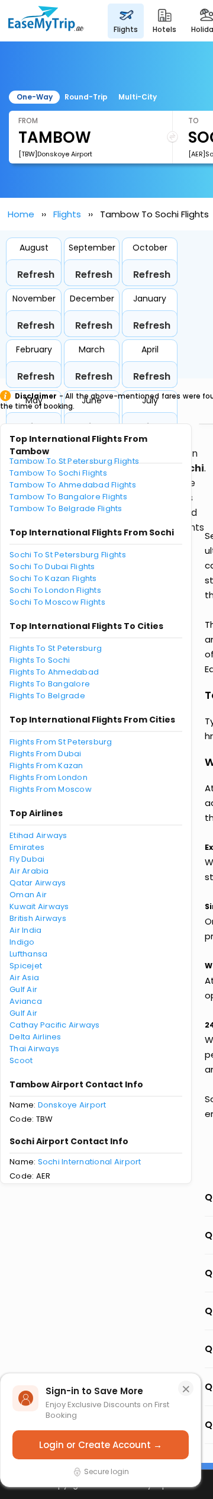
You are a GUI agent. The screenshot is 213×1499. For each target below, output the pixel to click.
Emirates (26, 847)
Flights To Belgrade (47, 695)
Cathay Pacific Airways (54, 1025)
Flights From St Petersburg (60, 741)
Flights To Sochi (39, 660)
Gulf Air (23, 989)
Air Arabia (29, 871)
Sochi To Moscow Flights (57, 602)
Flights (67, 214)
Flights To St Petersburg (55, 648)
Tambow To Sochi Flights (58, 473)
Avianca (25, 1001)
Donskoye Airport (72, 1104)
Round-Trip (86, 97)
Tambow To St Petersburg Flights (74, 461)
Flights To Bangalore (49, 683)
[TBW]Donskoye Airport (55, 154)
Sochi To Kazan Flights (53, 578)
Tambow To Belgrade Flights (65, 508)
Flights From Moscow (50, 789)
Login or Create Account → (100, 1445)
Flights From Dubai (45, 753)
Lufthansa (28, 953)
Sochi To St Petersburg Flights (67, 554)
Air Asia (24, 977)
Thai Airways (34, 1048)
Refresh (35, 274)
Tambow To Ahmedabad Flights (72, 484)
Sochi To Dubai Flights (52, 566)
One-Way (35, 97)
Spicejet (25, 965)
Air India (25, 930)
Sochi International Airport (89, 1161)
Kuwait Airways (39, 906)
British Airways (37, 918)
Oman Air (28, 894)
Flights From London (48, 777)
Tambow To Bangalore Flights (68, 496)
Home (21, 214)
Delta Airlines (35, 1036)
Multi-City (137, 97)
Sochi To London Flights (55, 590)
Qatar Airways (37, 882)
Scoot (21, 1060)
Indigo (22, 942)
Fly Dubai (26, 859)
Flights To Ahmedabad (54, 672)
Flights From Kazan (46, 765)
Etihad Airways (38, 835)
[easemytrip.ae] (46, 20)
